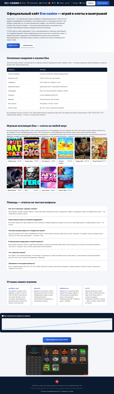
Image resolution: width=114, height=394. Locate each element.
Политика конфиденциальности (50, 391)
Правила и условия (67, 391)
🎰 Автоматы (44, 3)
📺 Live (67, 3)
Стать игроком (102, 3)
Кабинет (91, 3)
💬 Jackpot (60, 3)
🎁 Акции (23, 3)
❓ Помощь (74, 3)
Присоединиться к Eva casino (57, 340)
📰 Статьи (82, 3)
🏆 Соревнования (32, 3)
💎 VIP (54, 3)
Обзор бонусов (28, 45)
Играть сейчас (13, 45)
